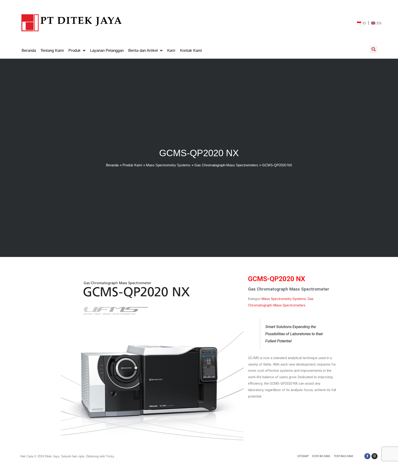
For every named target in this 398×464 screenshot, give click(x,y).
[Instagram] (375, 456)
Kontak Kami (321, 456)
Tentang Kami (343, 456)
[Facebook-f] (367, 456)
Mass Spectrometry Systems (284, 299)
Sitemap (303, 456)
